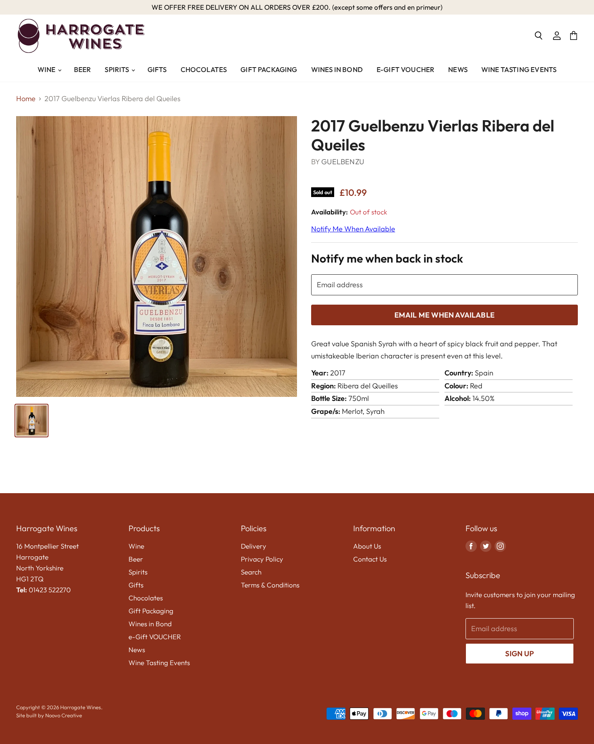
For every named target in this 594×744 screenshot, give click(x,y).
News (458, 69)
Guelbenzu (342, 161)
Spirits (117, 69)
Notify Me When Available (353, 228)
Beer (82, 69)
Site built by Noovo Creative (49, 715)
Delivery (253, 546)
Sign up (519, 653)
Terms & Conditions (270, 585)
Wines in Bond (337, 69)
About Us (367, 546)
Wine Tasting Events (518, 69)
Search (251, 572)
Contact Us (370, 559)
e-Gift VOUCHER (405, 69)
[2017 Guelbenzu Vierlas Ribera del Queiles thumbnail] (31, 421)
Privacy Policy (262, 559)
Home (26, 99)
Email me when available (444, 315)
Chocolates (204, 69)
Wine (47, 69)
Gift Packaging (268, 69)
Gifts (157, 69)
